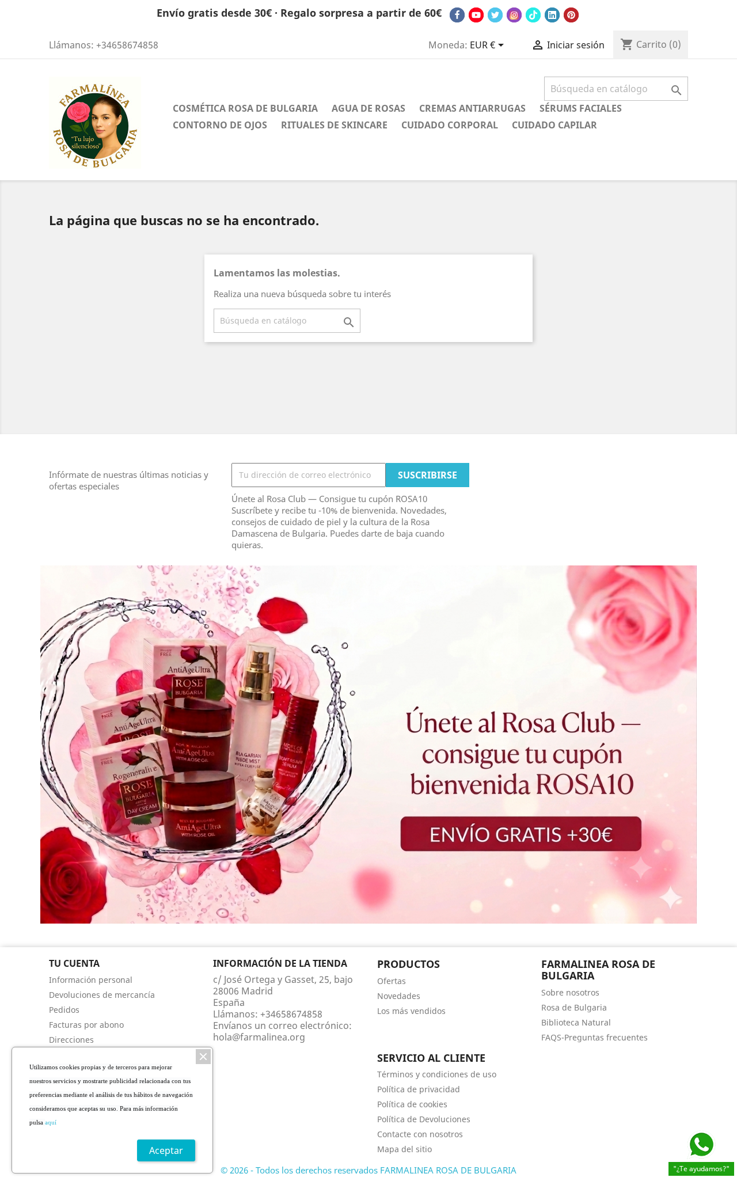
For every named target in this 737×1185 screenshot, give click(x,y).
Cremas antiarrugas (472, 108)
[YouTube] (476, 14)
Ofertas (391, 980)
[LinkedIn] (552, 14)
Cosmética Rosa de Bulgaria (245, 108)
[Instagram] (514, 14)
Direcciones (71, 1039)
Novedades (398, 995)
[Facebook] (457, 14)
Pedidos (64, 1009)
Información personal (90, 979)
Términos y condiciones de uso (436, 1074)
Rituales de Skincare (334, 125)
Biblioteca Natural (576, 1022)
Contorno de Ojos (220, 125)
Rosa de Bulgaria (574, 1007)
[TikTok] (533, 14)
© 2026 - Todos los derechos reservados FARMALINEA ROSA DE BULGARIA (368, 1170)
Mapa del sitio (404, 1149)
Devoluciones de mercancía (102, 994)
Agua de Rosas (368, 108)
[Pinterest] (571, 14)
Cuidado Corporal (449, 125)
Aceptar (166, 1150)
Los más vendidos (411, 1010)
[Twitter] (495, 14)
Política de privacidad (418, 1089)
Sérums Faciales (581, 108)
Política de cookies (412, 1104)
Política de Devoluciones (423, 1119)
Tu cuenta (74, 963)
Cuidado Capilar (554, 125)
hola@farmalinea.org (259, 1037)
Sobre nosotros (570, 992)
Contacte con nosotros (420, 1134)
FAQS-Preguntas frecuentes (594, 1037)
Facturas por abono (86, 1024)
